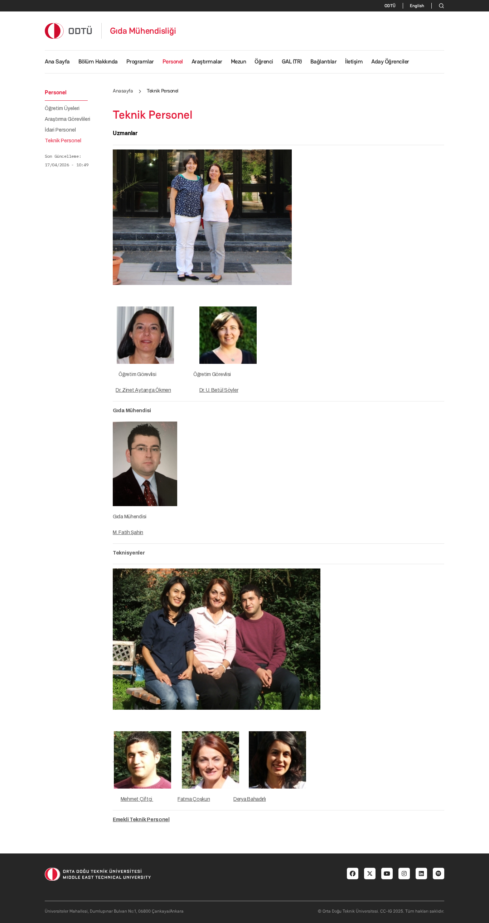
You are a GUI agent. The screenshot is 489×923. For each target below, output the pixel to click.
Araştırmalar (207, 61)
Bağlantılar (323, 61)
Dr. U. (205, 390)
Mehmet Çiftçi (137, 799)
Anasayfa (123, 90)
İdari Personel (60, 130)
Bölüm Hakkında (98, 61)
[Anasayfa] (69, 30)
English (417, 6)
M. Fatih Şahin (128, 532)
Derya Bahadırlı (249, 799)
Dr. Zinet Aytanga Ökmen (143, 390)
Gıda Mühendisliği (143, 31)
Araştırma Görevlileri (67, 119)
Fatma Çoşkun (194, 799)
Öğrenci (264, 61)
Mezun (238, 61)
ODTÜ (390, 6)
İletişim (354, 61)
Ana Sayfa (57, 61)
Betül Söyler (224, 390)
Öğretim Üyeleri (62, 108)
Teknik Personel (63, 140)
